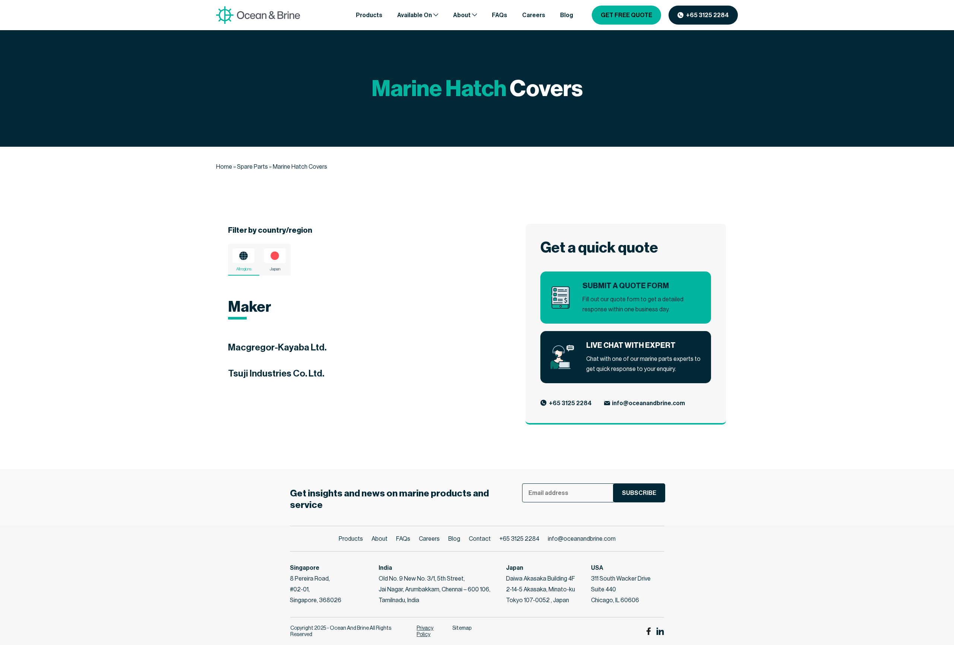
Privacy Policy (425, 631)
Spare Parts (252, 166)
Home (224, 166)
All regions (244, 269)
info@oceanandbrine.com (648, 403)
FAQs (403, 538)
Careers (429, 538)
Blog (454, 538)
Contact (480, 538)
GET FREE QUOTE (626, 15)
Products (351, 538)
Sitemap (461, 628)
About (380, 538)
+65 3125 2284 (707, 15)
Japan (275, 269)
